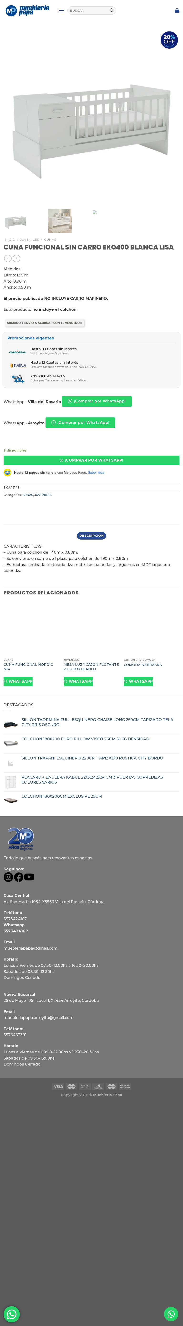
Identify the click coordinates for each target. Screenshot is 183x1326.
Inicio (9, 239)
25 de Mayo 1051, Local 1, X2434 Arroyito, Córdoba (51, 1000)
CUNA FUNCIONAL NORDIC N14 (28, 666)
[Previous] (3, 647)
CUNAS (50, 239)
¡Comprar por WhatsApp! (94, 460)
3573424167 (15, 919)
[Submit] (112, 10)
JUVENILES (29, 239)
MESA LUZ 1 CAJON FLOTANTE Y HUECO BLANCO (91, 666)
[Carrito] (177, 10)
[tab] (91, 536)
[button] (91, 460)
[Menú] (61, 10)
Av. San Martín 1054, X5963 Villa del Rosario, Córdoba (54, 902)
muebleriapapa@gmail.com (31, 948)
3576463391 (15, 1035)
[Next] (179, 647)
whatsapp (19, 681)
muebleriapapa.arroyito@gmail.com (39, 1017)
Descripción (91, 535)
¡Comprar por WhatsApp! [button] (100, 401)
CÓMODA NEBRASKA (143, 665)
